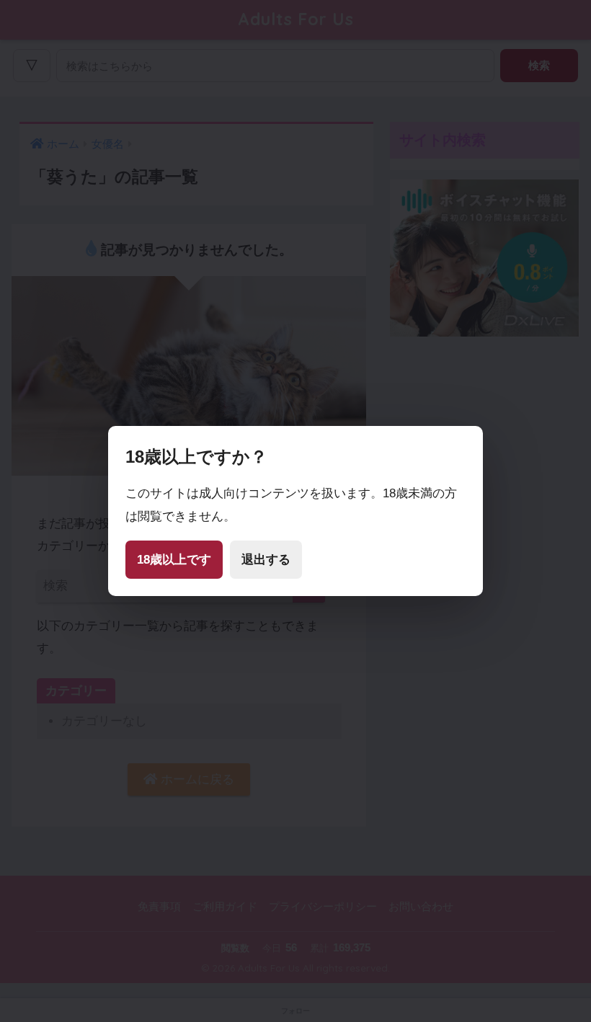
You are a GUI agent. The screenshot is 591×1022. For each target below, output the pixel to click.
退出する (265, 559)
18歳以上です (174, 559)
